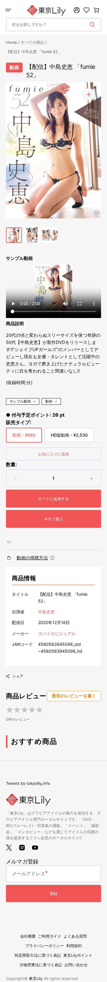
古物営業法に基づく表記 (41, 965)
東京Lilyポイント (77, 955)
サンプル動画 (20, 401)
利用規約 (74, 946)
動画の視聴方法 (32, 558)
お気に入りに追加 (53, 454)
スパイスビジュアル (56, 633)
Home (11, 42)
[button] (8, 10)
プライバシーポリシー (44, 946)
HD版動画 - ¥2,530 (69, 437)
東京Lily (36, 978)
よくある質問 (75, 936)
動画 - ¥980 (23, 437)
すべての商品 (32, 42)
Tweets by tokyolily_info (28, 783)
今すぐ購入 (53, 518)
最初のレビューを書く (74, 695)
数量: (11, 464)
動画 (48, 401)
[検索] (93, 24)
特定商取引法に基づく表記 (38, 955)
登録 (53, 893)
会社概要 (28, 936)
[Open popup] (52, 558)
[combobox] (53, 24)
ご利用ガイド (49, 936)
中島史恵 (46, 611)
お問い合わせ (76, 965)
